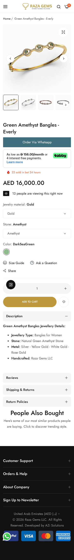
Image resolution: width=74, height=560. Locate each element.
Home (6, 19)
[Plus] (65, 288)
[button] (64, 58)
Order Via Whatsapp (37, 142)
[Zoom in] (63, 32)
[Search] (58, 6)
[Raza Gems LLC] (37, 6)
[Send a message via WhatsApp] (7, 536)
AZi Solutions (54, 525)
